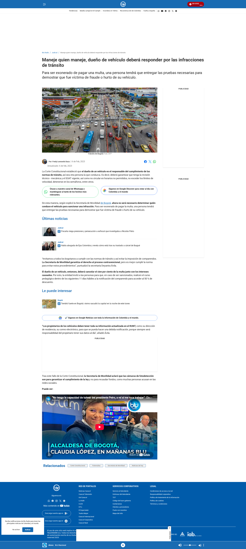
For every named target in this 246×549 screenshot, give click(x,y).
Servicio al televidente (120, 491)
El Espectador (84, 510)
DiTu (80, 507)
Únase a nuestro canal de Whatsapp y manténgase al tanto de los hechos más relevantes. (68, 192)
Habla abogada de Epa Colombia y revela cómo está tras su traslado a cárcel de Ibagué (100, 245)
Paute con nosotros (120, 510)
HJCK (81, 504)
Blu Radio (45, 53)
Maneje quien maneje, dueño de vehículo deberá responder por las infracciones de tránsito (93, 53)
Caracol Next (83, 523)
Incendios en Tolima (110, 11)
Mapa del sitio (118, 513)
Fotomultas (96, 466)
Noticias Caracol (85, 491)
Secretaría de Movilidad (116, 466)
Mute (180, 545)
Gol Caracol (83, 497)
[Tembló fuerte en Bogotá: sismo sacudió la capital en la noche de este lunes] (49, 303)
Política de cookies (157, 501)
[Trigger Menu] (44, 4)
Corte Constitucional (77, 466)
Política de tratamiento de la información (164, 497)
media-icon (123, 545)
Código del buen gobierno (122, 501)
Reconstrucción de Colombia (130, 11)
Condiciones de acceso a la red (161, 491)
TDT (114, 497)
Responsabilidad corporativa (160, 494)
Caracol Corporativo (86, 520)
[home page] (123, 4)
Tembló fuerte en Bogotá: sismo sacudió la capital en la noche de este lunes (95, 303)
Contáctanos (117, 504)
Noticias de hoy (137, 466)
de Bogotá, (106, 203)
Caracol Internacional (86, 517)
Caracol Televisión (85, 494)
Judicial (54, 53)
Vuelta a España (149, 11)
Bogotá (60, 300)
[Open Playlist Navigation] (203, 545)
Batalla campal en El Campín (90, 11)
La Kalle (81, 501)
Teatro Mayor (83, 513)
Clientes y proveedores (121, 507)
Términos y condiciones (158, 504)
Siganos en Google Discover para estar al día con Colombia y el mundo (131, 190)
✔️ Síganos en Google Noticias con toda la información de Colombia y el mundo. (102, 318)
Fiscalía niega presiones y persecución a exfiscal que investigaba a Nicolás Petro (97, 231)
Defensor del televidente (121, 494)
